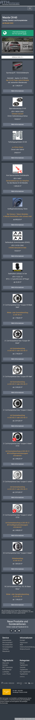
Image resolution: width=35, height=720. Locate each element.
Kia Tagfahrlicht (25, 672)
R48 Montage (6, 669)
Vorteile (5, 665)
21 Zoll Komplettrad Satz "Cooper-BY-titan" (17, 376)
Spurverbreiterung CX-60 (17, 108)
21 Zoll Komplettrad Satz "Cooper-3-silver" (17, 482)
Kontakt (22, 640)
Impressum (24, 642)
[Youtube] (15, 630)
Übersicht (5, 663)
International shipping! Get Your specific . (19, 32)
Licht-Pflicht (6, 674)
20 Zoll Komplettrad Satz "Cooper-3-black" (17, 553)
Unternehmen (6, 640)
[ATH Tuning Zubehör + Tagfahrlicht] (12, 3)
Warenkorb (6, 651)
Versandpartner (7, 647)
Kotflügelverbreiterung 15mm (17, 209)
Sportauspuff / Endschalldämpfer (17, 73)
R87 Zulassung (7, 667)
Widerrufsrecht (25, 649)
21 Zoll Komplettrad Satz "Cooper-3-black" (17, 410)
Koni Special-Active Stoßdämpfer (17, 175)
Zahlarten (5, 649)
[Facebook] (11, 630)
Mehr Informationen (17, 91)
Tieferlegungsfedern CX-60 (17, 142)
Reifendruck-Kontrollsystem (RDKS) (17, 242)
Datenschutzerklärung (27, 647)
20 (17, 57)
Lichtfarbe (5, 672)
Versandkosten (7, 645)
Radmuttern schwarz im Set (17, 274)
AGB (21, 645)
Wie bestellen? (7, 642)
